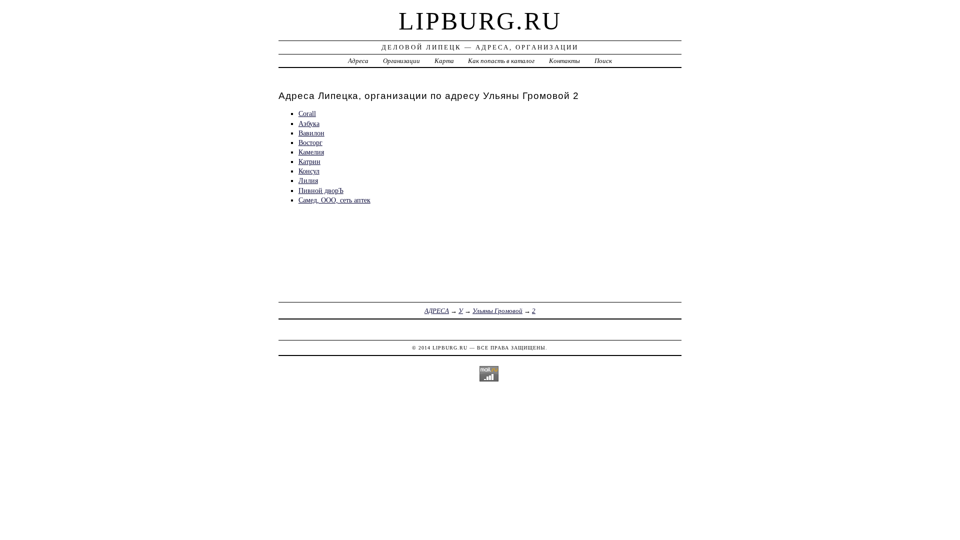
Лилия (308, 180)
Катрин (309, 162)
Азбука (309, 124)
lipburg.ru (480, 21)
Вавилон (311, 133)
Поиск (603, 60)
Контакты (564, 60)
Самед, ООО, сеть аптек (334, 200)
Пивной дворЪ (321, 190)
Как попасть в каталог (501, 60)
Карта (444, 60)
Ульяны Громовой (497, 310)
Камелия (311, 152)
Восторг (310, 142)
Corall (307, 114)
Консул (309, 171)
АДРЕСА (436, 310)
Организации (401, 60)
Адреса (358, 60)
